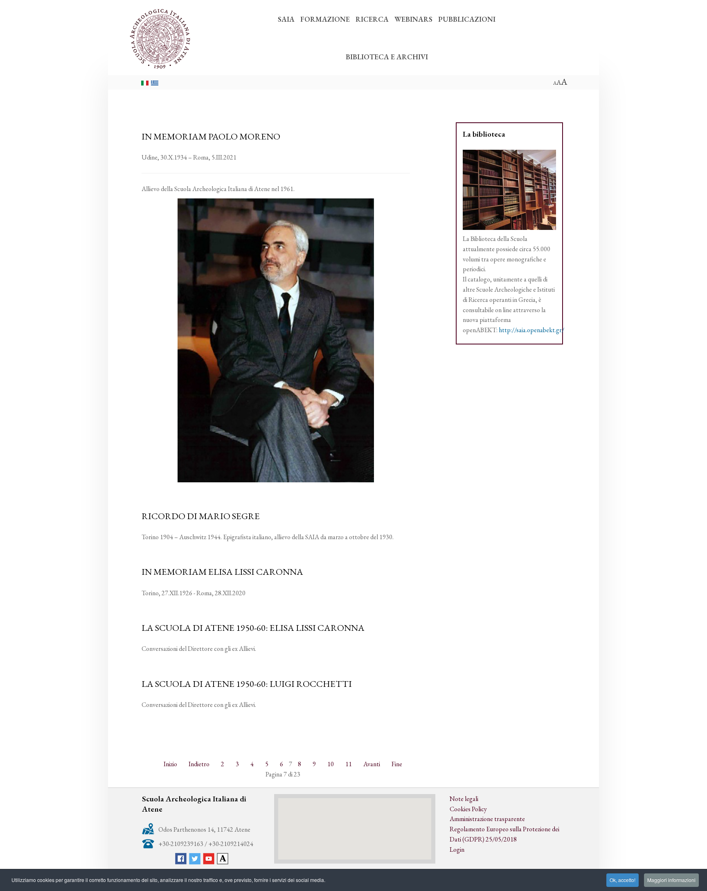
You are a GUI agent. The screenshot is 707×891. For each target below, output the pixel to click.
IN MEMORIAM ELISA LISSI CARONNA (222, 571)
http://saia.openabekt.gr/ (531, 330)
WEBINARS (413, 19)
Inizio (170, 764)
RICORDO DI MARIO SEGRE (201, 516)
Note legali (464, 798)
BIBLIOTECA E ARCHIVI (387, 56)
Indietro (199, 764)
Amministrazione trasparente (487, 818)
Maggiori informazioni (671, 879)
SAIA (286, 19)
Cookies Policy (468, 809)
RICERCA (372, 19)
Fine (397, 764)
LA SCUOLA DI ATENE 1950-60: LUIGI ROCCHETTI (247, 683)
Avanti (371, 764)
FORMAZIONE (325, 19)
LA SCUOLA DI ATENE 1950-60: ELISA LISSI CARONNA (253, 627)
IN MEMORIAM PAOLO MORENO (211, 136)
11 (348, 764)
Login (457, 849)
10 (330, 764)
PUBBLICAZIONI (466, 19)
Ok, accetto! (622, 879)
